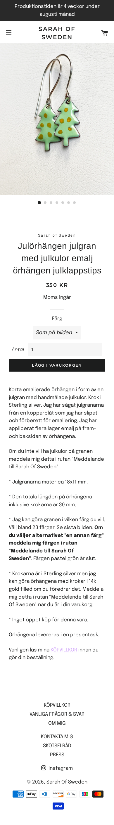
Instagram (60, 768)
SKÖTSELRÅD (57, 745)
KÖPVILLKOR (64, 650)
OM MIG (57, 723)
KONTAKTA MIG (57, 736)
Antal (18, 349)
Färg (57, 318)
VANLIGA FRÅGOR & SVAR (57, 714)
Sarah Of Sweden (57, 33)
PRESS (57, 755)
